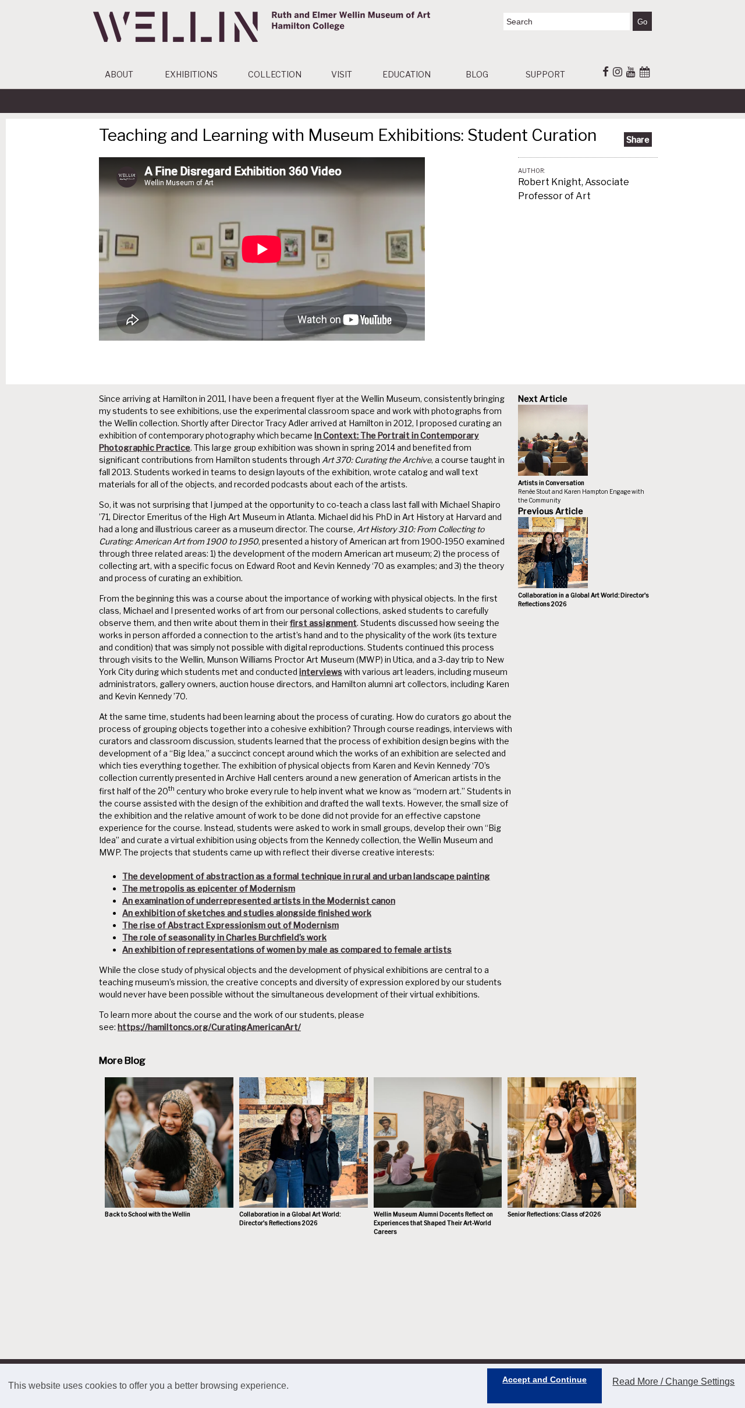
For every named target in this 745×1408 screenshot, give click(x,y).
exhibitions (191, 74)
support (545, 74)
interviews (320, 672)
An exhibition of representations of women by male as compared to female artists (287, 949)
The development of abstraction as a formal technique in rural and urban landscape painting (306, 876)
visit (341, 74)
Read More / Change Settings (673, 1381)
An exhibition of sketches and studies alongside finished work (246, 913)
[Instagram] (617, 72)
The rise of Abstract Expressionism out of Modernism (230, 925)
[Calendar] (645, 72)
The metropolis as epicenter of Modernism (208, 888)
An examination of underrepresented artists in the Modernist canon (258, 900)
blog (477, 74)
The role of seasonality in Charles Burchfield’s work (224, 937)
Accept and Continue (544, 1379)
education (406, 74)
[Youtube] (631, 72)
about (119, 74)
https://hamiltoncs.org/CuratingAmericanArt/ (209, 1027)
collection (274, 74)
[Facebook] (605, 72)
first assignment (323, 623)
